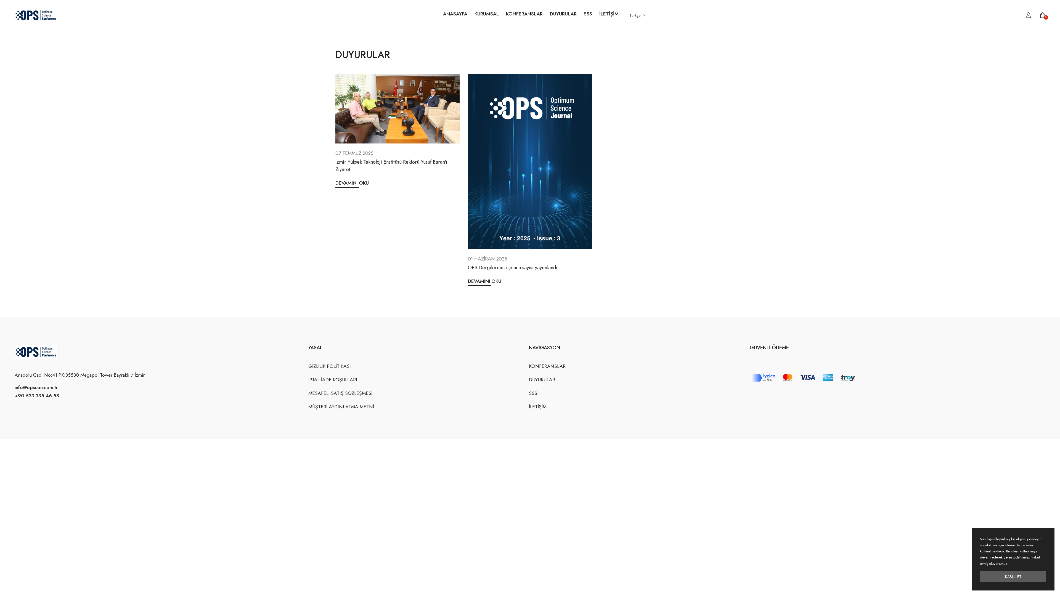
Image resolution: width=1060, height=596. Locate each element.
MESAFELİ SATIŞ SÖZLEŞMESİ (340, 393)
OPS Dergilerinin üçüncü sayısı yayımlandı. (513, 267)
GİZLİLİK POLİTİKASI (329, 366)
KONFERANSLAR (524, 13)
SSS (588, 13)
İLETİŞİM (609, 13)
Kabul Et (1013, 576)
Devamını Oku (352, 183)
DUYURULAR (563, 13)
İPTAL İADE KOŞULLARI (332, 379)
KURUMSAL (487, 13)
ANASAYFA (455, 13)
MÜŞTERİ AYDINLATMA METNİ (341, 406)
